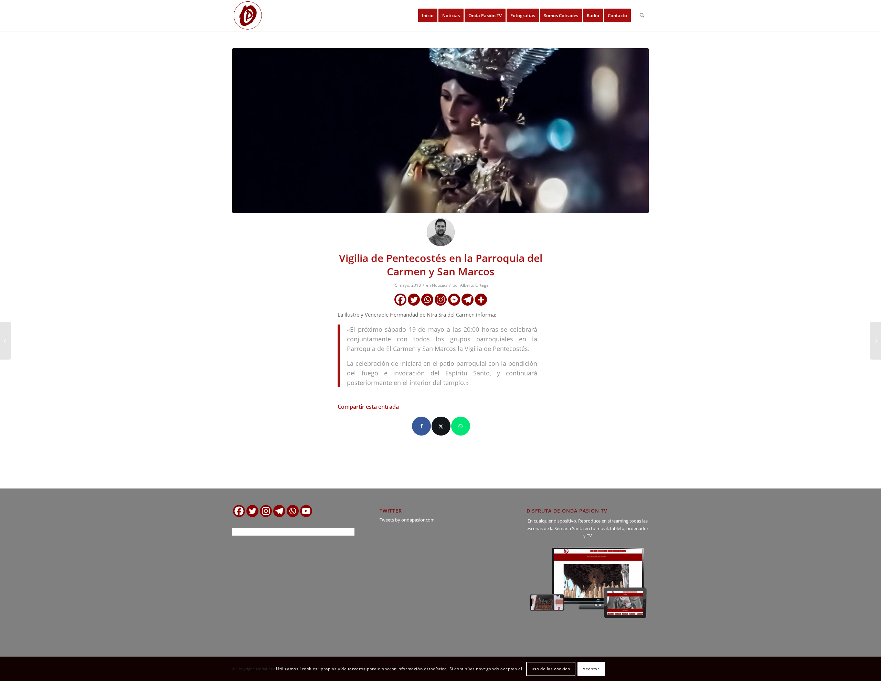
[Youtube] (306, 511)
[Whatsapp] (427, 300)
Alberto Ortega (474, 285)
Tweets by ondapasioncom (407, 520)
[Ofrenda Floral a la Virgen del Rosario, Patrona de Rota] (875, 341)
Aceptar (591, 669)
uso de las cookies (551, 669)
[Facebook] (400, 300)
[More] (481, 300)
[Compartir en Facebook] (421, 426)
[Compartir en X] (441, 426)
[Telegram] (467, 300)
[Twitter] (414, 300)
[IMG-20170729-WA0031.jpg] (440, 130)
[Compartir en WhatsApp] (460, 426)
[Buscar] (642, 15)
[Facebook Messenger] (454, 300)
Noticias (439, 285)
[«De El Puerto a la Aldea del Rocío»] (5, 341)
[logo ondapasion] (247, 15)
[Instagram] (441, 300)
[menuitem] (428, 15)
